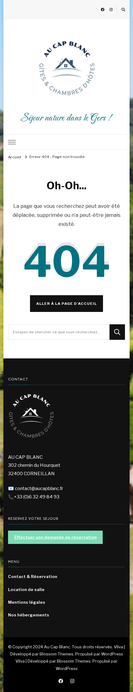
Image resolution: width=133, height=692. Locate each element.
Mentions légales (26, 602)
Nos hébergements (28, 614)
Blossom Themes (74, 661)
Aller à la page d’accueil (66, 303)
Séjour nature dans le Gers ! (66, 118)
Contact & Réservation (32, 576)
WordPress (67, 668)
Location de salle (26, 589)
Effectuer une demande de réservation (55, 537)
